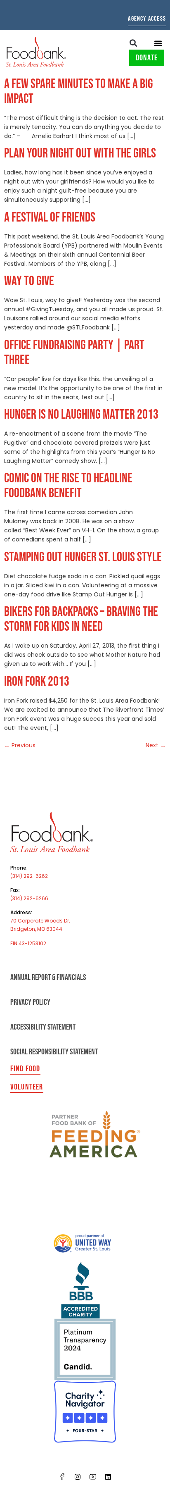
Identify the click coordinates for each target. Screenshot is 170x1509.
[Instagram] (77, 1476)
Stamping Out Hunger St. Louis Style (83, 557)
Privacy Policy (30, 1002)
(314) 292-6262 (29, 876)
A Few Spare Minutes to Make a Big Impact (78, 91)
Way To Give (29, 281)
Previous (19, 745)
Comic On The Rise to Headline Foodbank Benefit (68, 485)
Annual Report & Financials (48, 977)
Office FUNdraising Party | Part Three (74, 352)
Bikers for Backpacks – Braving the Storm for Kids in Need (81, 619)
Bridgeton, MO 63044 (36, 928)
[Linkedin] (108, 1476)
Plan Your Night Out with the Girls (80, 153)
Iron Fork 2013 (36, 682)
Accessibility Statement (43, 1027)
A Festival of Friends (49, 218)
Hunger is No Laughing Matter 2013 (81, 415)
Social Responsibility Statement (54, 1052)
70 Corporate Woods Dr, (40, 920)
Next (156, 745)
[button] (133, 43)
